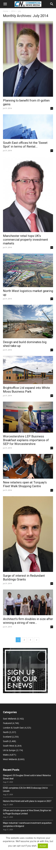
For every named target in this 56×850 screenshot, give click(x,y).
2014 (13, 11)
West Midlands (10, 759)
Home (5, 11)
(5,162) (13, 718)
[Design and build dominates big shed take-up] (28, 321)
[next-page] (36, 639)
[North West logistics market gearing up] (28, 270)
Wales (6, 754)
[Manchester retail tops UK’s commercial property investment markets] (28, 194)
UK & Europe (9, 750)
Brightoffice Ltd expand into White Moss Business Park (26, 389)
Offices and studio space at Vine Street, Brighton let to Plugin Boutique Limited (27, 812)
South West (8, 745)
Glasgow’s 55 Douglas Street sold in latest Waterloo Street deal (27, 777)
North (6, 732)
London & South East (13, 727)
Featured (7, 723)
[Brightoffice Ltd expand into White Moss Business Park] (28, 370)
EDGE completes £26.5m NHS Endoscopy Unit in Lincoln (25, 789)
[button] (5, 4)
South (6, 741)
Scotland (7, 736)
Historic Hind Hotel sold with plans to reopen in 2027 (27, 801)
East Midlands (9, 718)
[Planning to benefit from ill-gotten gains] (28, 59)
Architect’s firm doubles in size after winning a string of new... (28, 621)
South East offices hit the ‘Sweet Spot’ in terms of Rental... (25, 144)
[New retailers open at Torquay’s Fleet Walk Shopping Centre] (28, 466)
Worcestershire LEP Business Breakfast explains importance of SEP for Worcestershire (26, 440)
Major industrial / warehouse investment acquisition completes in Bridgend (27, 824)
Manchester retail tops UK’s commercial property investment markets (25, 239)
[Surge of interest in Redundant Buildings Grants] (28, 534)
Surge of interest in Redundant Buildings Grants (24, 577)
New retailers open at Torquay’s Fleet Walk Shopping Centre (25, 484)
